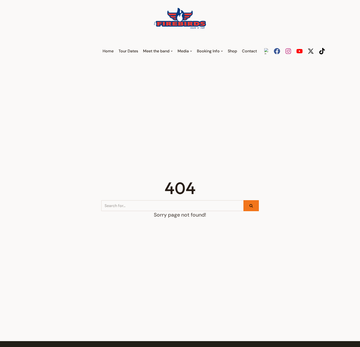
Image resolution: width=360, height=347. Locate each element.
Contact (249, 51)
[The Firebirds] (180, 18)
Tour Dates (128, 51)
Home (108, 51)
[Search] (251, 205)
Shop (232, 51)
